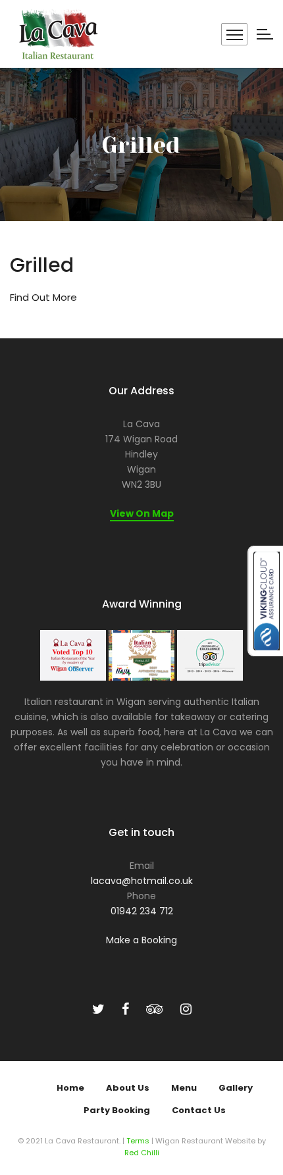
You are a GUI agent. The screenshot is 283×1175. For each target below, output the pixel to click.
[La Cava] (57, 34)
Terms (137, 1141)
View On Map (142, 513)
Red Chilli (141, 1152)
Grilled (42, 265)
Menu (184, 1088)
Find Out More (43, 297)
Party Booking (117, 1110)
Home (70, 1088)
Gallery (236, 1088)
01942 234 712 (142, 911)
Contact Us (199, 1110)
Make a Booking (141, 940)
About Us (127, 1088)
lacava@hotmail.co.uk (142, 880)
